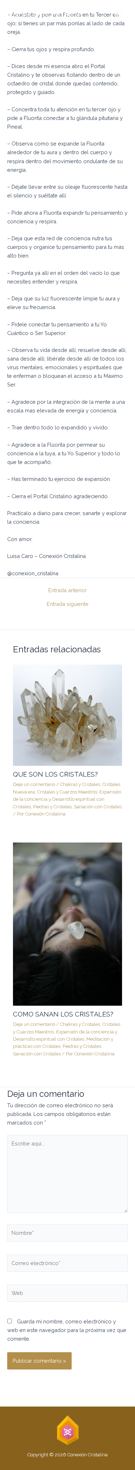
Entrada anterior (67, 590)
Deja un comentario (34, 784)
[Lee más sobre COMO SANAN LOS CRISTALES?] (67, 924)
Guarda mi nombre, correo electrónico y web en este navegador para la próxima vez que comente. (66, 1330)
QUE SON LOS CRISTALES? (55, 774)
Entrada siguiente (68, 604)
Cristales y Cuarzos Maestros (67, 792)
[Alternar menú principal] (118, 14)
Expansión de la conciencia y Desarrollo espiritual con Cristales (67, 799)
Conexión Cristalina (44, 14)
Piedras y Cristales (52, 806)
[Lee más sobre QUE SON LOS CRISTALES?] (67, 714)
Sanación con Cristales (98, 806)
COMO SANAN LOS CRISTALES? (63, 1014)
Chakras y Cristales (80, 784)
